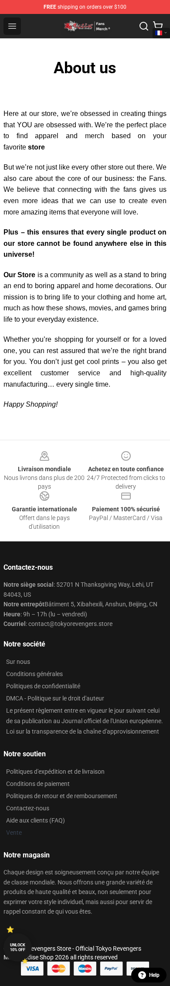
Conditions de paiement (38, 783)
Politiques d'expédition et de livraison (55, 771)
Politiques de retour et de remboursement (61, 795)
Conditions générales (34, 673)
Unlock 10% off (17, 947)
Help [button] (154, 975)
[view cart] (158, 26)
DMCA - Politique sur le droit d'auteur (55, 698)
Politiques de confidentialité (43, 686)
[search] (144, 26)
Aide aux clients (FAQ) (35, 820)
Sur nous (18, 661)
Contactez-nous (27, 808)
